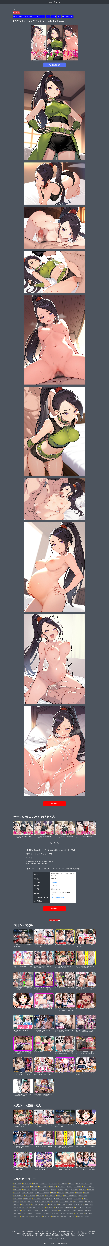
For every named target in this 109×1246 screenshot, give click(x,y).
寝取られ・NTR (26, 1210)
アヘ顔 (77, 1186)
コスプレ (40, 1195)
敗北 (86, 1216)
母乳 (30, 1213)
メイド (69, 1204)
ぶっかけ (53, 16)
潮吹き (79, 1192)
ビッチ (74, 1189)
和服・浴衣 (59, 1207)
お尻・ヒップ (30, 1195)
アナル (20, 16)
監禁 (69, 1198)
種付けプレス (25, 1204)
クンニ (77, 1198)
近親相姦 (37, 1213)
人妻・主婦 (61, 1186)
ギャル (91, 1189)
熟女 (53, 1189)
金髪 (30, 1201)
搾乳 (25, 1207)
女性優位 (46, 1213)
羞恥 (59, 1195)
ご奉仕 (54, 1210)
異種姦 (70, 1213)
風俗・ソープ (79, 1207)
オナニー (70, 1192)
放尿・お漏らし (64, 1210)
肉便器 (61, 1192)
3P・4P (15, 16)
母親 (38, 1216)
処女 (52, 1186)
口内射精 (37, 1198)
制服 (71, 1183)
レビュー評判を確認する (57, 897)
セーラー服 (69, 1207)
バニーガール (44, 1210)
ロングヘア (79, 1213)
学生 (34, 1189)
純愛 (16, 1210)
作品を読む (54, 908)
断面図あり (89, 1201)
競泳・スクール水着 (70, 1195)
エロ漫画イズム (49, 1238)
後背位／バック (27, 1192)
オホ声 (80, 1216)
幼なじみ (46, 1216)
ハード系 (88, 1213)
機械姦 (88, 1210)
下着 (35, 1210)
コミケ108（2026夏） (68, 1216)
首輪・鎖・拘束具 (77, 1210)
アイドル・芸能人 (66, 1201)
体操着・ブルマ (59, 1198)
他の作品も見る (54, 843)
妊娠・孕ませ (65, 16)
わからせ (49, 1207)
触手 (88, 1207)
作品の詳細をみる (54, 65)
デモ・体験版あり (20, 1213)
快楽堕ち (26, 1189)
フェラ (48, 16)
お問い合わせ (63, 1238)
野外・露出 (43, 1186)
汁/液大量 (78, 1204)
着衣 (60, 1189)
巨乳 (72, 16)
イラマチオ (18, 1195)
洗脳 (16, 1201)
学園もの (25, 1186)
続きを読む (54, 803)
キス (34, 1204)
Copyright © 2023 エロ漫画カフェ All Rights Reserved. (54, 1243)
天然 (32, 1216)
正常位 (17, 1192)
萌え (85, 1198)
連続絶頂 (27, 1198)
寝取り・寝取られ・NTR (84, 1183)
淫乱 (16, 1216)
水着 (53, 1192)
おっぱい (36, 16)
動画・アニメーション (42, 1201)
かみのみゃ (16, 12)
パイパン (61, 1204)
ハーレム (83, 1195)
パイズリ (42, 16)
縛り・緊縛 (50, 1195)
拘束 (69, 1186)
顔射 (16, 1204)
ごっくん (24, 1216)
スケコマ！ (56, 1238)
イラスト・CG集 (28, 16)
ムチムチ (18, 1198)
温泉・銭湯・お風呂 (58, 1213)
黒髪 (23, 1201)
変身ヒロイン (88, 1204)
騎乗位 (83, 1189)
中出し (59, 16)
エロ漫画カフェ (54, 2)
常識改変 (55, 1216)
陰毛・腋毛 (43, 1204)
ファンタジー (47, 1198)
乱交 (86, 1192)
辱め (16, 1186)
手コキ (55, 1201)
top (44, 1238)
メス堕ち (52, 1204)
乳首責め (17, 1207)
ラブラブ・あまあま (42, 1192)
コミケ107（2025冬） (37, 1207)
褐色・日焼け (78, 1201)
